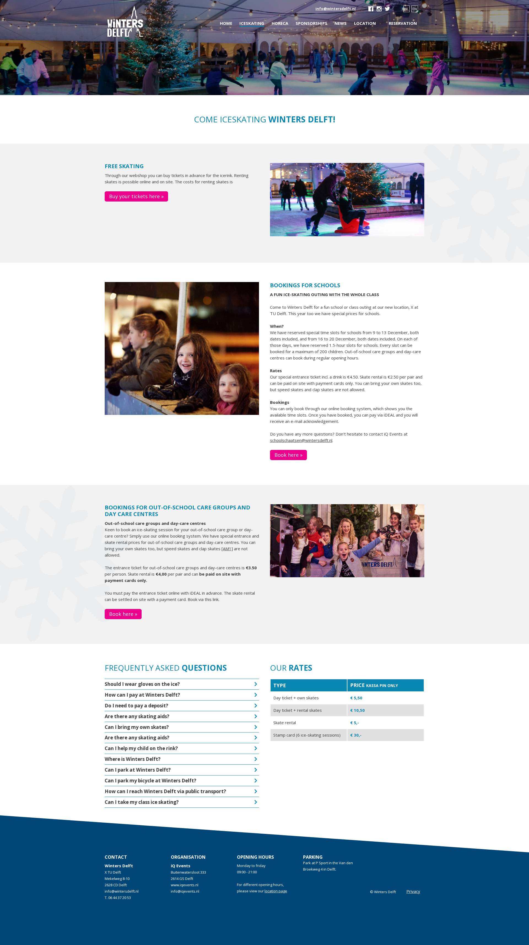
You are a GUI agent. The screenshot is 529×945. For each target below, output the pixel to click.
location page (275, 890)
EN (414, 8)
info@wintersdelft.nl (335, 8)
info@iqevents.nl (185, 891)
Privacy (413, 891)
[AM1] (227, 548)
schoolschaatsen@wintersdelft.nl (301, 440)
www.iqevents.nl (184, 884)
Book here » (288, 455)
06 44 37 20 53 (119, 897)
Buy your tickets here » (136, 196)
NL (406, 8)
